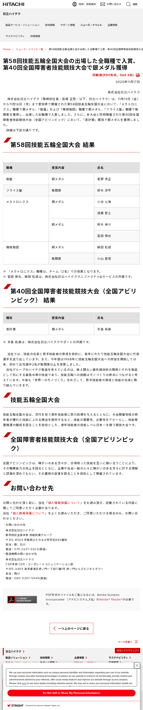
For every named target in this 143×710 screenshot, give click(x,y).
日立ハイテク (13, 651)
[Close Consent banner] (137, 665)
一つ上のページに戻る (73, 628)
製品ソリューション (16, 657)
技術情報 (50, 24)
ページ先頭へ (125, 642)
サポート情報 (67, 24)
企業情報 (112, 24)
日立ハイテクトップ (127, 650)
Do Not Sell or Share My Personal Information (71, 692)
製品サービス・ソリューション (22, 24)
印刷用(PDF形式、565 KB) (114, 75)
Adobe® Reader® (111, 599)
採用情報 (35, 36)
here (24, 683)
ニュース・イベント (91, 24)
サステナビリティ (15, 36)
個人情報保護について (64, 503)
